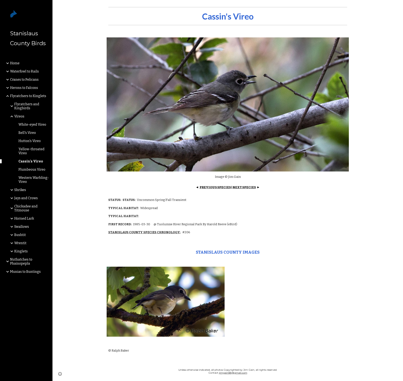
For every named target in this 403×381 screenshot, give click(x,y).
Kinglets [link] (21, 251)
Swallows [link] (21, 227)
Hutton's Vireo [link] (29, 141)
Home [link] (15, 63)
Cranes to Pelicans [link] (24, 80)
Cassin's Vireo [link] (30, 161)
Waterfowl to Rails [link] (24, 71)
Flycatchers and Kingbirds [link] (26, 106)
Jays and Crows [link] (26, 198)
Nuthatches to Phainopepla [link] (21, 261)
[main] (228, 16)
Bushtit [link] (20, 235)
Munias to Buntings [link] (25, 272)
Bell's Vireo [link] (27, 133)
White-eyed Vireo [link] (32, 125)
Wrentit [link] (20, 243)
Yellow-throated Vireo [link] (31, 151)
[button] (398, 6)
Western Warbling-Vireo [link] (33, 180)
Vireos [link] (19, 116)
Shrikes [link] (20, 190)
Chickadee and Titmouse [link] (26, 208)
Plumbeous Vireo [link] (31, 169)
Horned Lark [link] (24, 218)
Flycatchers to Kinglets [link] (28, 96)
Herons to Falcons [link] (24, 88)
